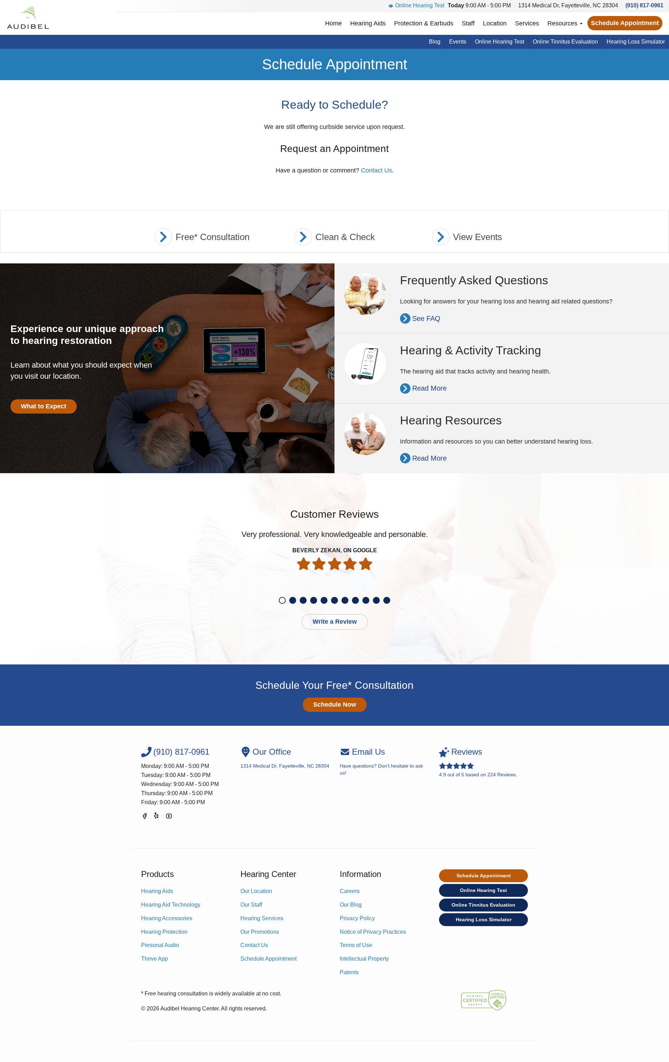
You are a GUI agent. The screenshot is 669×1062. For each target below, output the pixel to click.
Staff (468, 23)
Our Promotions (259, 932)
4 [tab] (313, 600)
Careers (350, 891)
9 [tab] (365, 600)
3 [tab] (303, 600)
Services (527, 23)
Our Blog (351, 905)
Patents (349, 972)
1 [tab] (282, 600)
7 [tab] (344, 600)
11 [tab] (386, 600)
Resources (563, 23)
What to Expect (43, 406)
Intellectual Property (364, 959)
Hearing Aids (368, 23)
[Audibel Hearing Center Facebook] (144, 817)
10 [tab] (376, 600)
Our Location (256, 891)
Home (333, 23)
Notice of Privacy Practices (373, 932)
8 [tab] (355, 600)
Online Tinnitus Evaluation (565, 42)
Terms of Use (356, 945)
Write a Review (335, 621)
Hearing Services (261, 918)
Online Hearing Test (419, 5)
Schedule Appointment (625, 23)
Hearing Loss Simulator (636, 42)
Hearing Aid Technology (170, 905)
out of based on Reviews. (478, 762)
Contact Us (376, 170)
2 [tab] (292, 600)
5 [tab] (324, 600)
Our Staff (251, 905)
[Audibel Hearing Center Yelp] (156, 817)
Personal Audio (160, 945)
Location (495, 23)
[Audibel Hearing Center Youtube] (169, 817)
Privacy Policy (357, 918)
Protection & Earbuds (423, 23)
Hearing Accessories (166, 918)
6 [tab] (334, 600)
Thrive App (154, 959)
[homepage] (27, 17)
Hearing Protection (164, 932)
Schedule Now (334, 704)
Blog (434, 42)
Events (457, 42)
